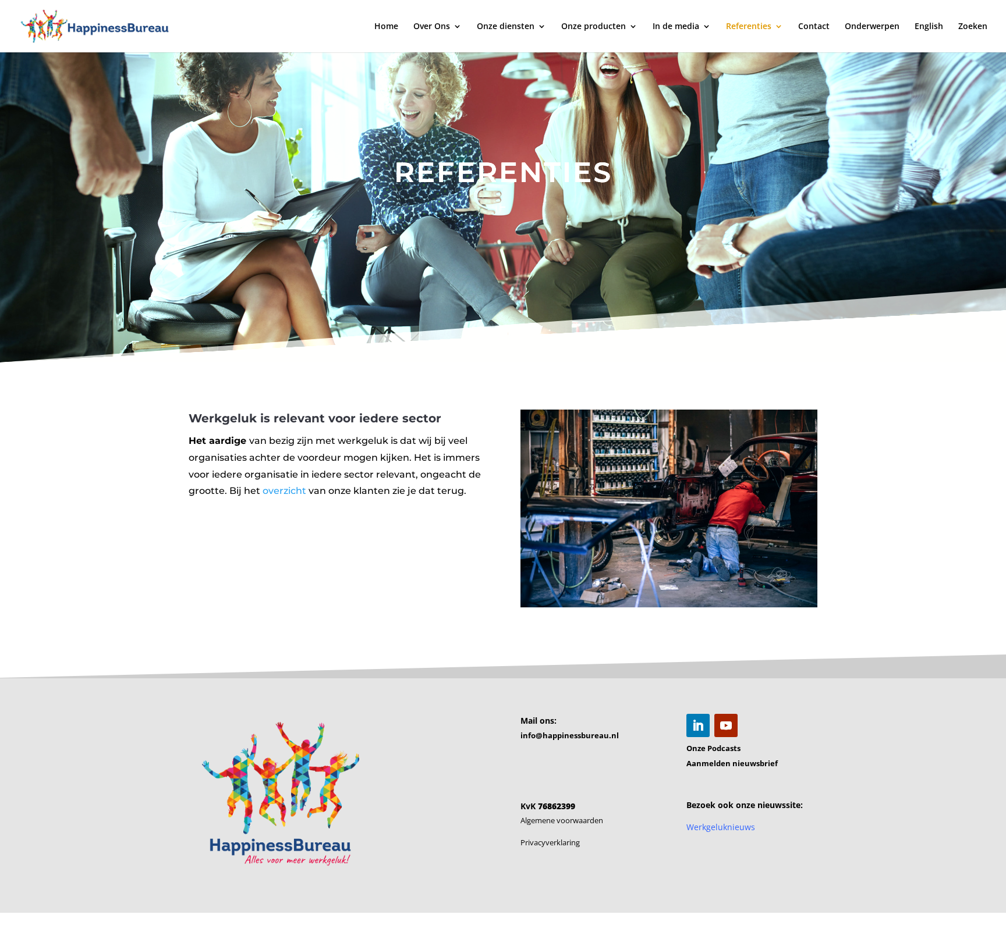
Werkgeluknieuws (720, 826)
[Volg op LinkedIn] (698, 725)
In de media (676, 26)
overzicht (284, 490)
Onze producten (593, 26)
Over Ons (431, 26)
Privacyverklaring (550, 842)
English (929, 26)
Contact (814, 26)
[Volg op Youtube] (726, 725)
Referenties (748, 26)
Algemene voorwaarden (561, 820)
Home (386, 26)
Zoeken (972, 26)
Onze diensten (505, 26)
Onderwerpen (872, 26)
